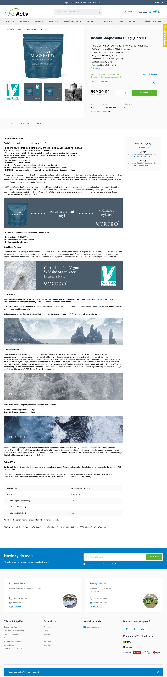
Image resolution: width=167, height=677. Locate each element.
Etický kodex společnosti (13, 642)
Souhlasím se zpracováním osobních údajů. (101, 564)
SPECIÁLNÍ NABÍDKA (72, 22)
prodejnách (116, 77)
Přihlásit (154, 557)
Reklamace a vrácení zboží (14, 631)
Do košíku (144, 93)
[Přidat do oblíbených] (154, 82)
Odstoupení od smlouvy (13, 649)
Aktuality (134, 22)
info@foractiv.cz (93, 627)
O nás (46, 631)
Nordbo (126, 107)
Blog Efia (47, 645)
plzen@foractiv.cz (144, 166)
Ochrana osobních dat (12, 638)
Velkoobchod (9, 645)
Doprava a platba (10, 627)
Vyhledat (99, 12)
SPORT (38, 22)
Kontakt (47, 634)
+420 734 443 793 (100, 598)
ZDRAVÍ (9, 22)
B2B (121, 22)
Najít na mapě (15, 607)
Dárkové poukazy (153, 22)
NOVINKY (91, 22)
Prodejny (109, 22)
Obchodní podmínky (11, 634)
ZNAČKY (52, 22)
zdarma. (98, 3)
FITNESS (23, 22)
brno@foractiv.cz (144, 157)
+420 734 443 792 (20, 598)
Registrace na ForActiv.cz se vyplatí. (23, 672)
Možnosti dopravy (150, 74)
